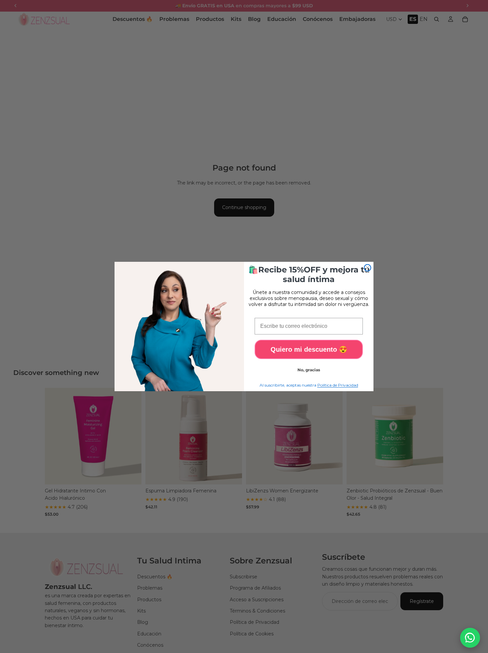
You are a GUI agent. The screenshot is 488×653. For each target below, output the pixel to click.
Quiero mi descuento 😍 (309, 349)
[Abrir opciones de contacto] (470, 638)
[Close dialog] (367, 267)
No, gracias (308, 369)
